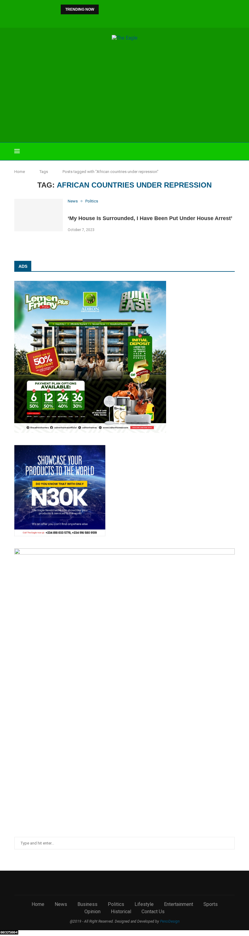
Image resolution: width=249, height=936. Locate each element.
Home (19, 171)
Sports (210, 904)
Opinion (92, 911)
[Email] (136, 19)
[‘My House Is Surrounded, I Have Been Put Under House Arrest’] (38, 215)
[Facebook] (95, 19)
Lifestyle (144, 904)
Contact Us (153, 911)
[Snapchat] (145, 19)
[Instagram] (112, 19)
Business (87, 904)
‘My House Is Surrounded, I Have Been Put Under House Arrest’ (150, 218)
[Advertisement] (124, 92)
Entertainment (178, 904)
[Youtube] (128, 19)
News (61, 904)
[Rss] (153, 19)
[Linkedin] (120, 19)
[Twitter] (104, 19)
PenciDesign (169, 921)
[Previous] (104, 9)
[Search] (232, 151)
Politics (116, 904)
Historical (121, 911)
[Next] (112, 9)
